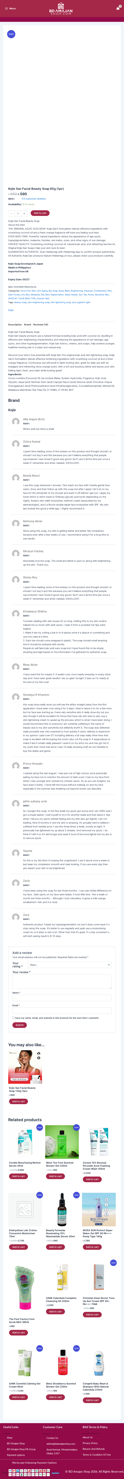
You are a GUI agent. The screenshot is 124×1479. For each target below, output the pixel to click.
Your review (21, 972)
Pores (91, 294)
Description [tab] (15, 324)
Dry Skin (25, 294)
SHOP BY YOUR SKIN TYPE (22, 298)
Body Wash (64, 290)
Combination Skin (103, 290)
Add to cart (40, 213)
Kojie (10, 310)
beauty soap (20, 302)
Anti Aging (42, 290)
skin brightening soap (39, 302)
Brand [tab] (27, 324)
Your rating (17, 965)
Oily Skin (45, 294)
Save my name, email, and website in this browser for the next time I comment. (57, 1018)
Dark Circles (14, 294)
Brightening (77, 290)
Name (16, 992)
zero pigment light (81, 302)
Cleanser (88, 290)
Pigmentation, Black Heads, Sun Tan (69, 294)
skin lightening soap (61, 302)
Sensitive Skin (102, 294)
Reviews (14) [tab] (40, 324)
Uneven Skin (43, 298)
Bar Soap (53, 290)
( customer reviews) (34, 198)
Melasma (35, 294)
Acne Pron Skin (28, 290)
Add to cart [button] (18, 1101)
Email (16, 1005)
